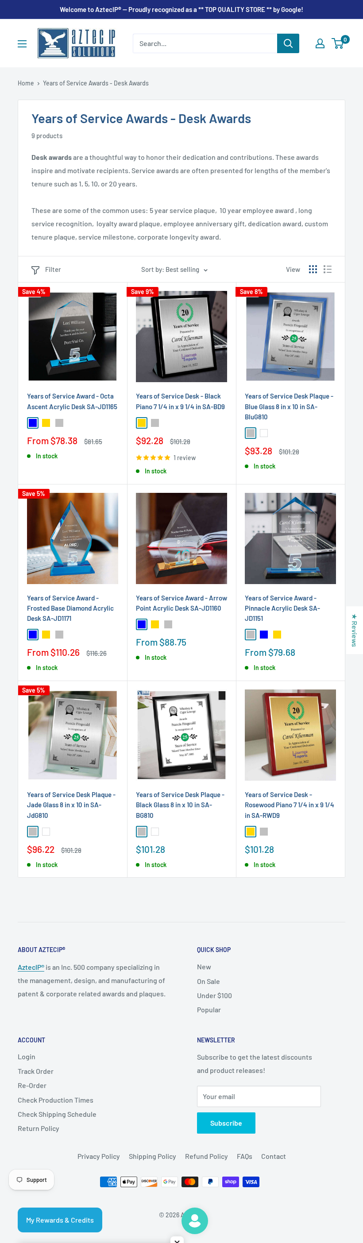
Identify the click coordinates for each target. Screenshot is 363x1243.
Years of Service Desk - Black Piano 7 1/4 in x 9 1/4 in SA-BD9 (180, 401)
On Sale (208, 981)
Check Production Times (55, 1100)
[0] (338, 43)
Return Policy (38, 1128)
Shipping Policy (152, 1156)
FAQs (244, 1156)
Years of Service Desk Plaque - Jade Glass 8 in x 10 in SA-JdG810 (71, 804)
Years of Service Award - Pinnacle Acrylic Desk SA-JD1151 (282, 608)
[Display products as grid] (313, 269)
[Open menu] (22, 43)
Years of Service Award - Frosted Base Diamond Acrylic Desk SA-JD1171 (70, 608)
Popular (209, 1009)
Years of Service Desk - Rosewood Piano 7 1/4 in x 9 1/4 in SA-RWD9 (289, 804)
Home (26, 83)
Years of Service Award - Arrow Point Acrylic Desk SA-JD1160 (181, 603)
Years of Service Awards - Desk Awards (96, 83)
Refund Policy (206, 1156)
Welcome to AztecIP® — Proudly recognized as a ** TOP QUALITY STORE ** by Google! (181, 9)
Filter (53, 269)
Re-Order (32, 1085)
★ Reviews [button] (355, 630)
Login (26, 1056)
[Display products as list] (328, 269)
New (204, 966)
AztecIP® (31, 967)
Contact (273, 1156)
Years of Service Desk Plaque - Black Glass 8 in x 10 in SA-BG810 (180, 804)
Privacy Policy (98, 1156)
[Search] (288, 43)
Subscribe (226, 1123)
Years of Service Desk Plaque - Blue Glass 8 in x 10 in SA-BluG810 (289, 406)
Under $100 (214, 995)
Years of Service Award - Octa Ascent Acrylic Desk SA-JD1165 (72, 401)
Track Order (36, 1071)
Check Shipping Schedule (57, 1114)
